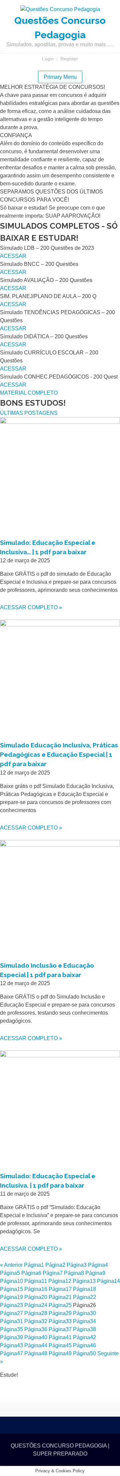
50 (84, 1353)
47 (11, 1353)
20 (35, 1297)
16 (35, 1289)
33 (60, 1321)
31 (11, 1321)
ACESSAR (13, 256)
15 (11, 1289)
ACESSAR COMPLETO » (31, 607)
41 (60, 1337)
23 (11, 1305)
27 (11, 1313)
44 (35, 1345)
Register (69, 58)
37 (60, 1329)
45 (60, 1345)
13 (84, 1281)
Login (48, 58)
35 (11, 1329)
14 (108, 1281)
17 (60, 1289)
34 (84, 1321)
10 (11, 1281)
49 (60, 1353)
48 (35, 1353)
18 (84, 1289)
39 (11, 1337)
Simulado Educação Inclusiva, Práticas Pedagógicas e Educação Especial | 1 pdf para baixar (59, 754)
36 (35, 1329)
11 (35, 1281)
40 (35, 1337)
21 (60, 1297)
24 (35, 1305)
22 (84, 1297)
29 (60, 1313)
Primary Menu (60, 77)
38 (84, 1329)
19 (11, 1297)
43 (11, 1345)
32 (35, 1321)
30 (84, 1313)
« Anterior (11, 1265)
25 (60, 1305)
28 (35, 1313)
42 (84, 1337)
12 (59, 1281)
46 (84, 1345)
